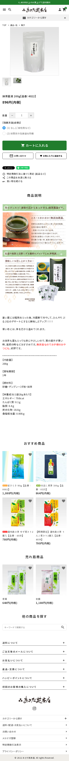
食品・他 (13, 25)
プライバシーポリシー (13, 751)
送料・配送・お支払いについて (17, 725)
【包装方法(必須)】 (11, 122)
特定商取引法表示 (11, 744)
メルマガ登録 (9, 738)
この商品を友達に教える (16, 177)
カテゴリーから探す (34, 18)
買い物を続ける (12, 181)
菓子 (23, 25)
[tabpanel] (34, 51)
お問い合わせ (17, 156)
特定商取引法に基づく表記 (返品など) (24, 173)
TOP (4, 25)
